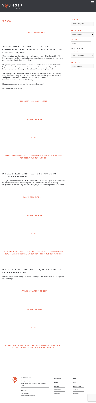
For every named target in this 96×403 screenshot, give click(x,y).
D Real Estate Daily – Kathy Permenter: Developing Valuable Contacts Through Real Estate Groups (33, 277)
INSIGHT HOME (77, 49)
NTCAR (33, 348)
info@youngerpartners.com (28, 395)
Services (56, 382)
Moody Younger (36, 254)
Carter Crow (10, 251)
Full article (60, 184)
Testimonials (77, 386)
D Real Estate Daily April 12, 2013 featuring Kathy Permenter (32, 271)
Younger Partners (34, 119)
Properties (57, 378)
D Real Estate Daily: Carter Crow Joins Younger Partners (29, 175)
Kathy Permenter (20, 348)
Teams (74, 378)
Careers (56, 386)
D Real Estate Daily (14, 155)
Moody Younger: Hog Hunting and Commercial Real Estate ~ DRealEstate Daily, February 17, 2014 (33, 49)
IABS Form (76, 394)
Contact (75, 390)
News (33, 137)
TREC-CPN (57, 394)
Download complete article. (12, 88)
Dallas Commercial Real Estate (39, 155)
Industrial (21, 254)
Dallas (40, 251)
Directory (57, 390)
